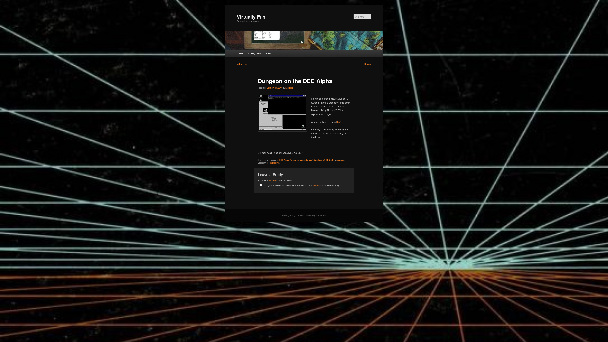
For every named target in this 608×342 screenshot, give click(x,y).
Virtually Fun (251, 16)
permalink (274, 162)
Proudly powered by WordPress (312, 215)
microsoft (308, 159)
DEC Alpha (284, 159)
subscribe (317, 185)
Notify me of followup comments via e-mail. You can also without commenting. (301, 185)
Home (240, 53)
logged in (273, 180)
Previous (242, 64)
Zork (331, 159)
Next (367, 64)
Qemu (269, 53)
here (339, 122)
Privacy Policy (254, 53)
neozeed (289, 87)
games (300, 159)
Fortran (293, 159)
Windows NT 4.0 (321, 159)
